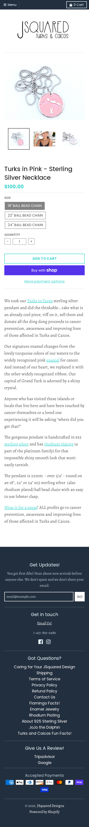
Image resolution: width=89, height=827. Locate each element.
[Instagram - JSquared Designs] (48, 641)
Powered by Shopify (44, 811)
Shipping (44, 673)
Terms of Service (44, 679)
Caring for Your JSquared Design (44, 667)
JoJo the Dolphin (44, 727)
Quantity (12, 235)
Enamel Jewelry (44, 709)
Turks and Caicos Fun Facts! (45, 733)
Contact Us (44, 697)
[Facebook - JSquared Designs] (40, 641)
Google (44, 762)
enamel (52, 360)
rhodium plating (59, 444)
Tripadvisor (44, 756)
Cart (79, 4)
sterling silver (16, 444)
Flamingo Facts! (44, 703)
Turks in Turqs (40, 301)
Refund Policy (44, 691)
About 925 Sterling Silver (44, 721)
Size (7, 198)
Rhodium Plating (44, 715)
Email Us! (44, 623)
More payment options (44, 281)
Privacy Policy (44, 685)
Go (80, 596)
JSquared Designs (50, 805)
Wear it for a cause (20, 507)
